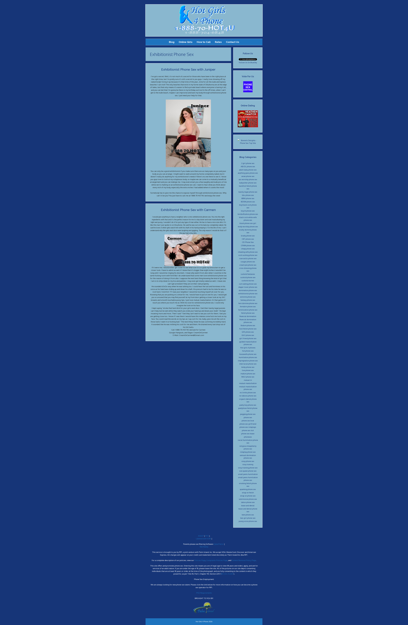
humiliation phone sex (248, 357)
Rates (218, 42)
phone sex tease (247, 433)
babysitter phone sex (247, 183)
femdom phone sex (248, 306)
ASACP (201, 536)
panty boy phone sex (247, 405)
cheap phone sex (248, 249)
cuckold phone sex (247, 277)
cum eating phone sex (248, 284)
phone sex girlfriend (248, 424)
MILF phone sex (247, 377)
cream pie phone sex (247, 265)
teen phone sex (248, 515)
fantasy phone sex (248, 300)
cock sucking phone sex (247, 255)
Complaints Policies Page (216, 560)
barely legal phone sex (248, 192)
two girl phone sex (247, 518)
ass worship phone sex (248, 179)
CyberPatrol (219, 544)
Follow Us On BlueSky (248, 62)
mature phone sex (248, 373)
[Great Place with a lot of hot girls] (248, 91)
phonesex (248, 437)
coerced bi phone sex (247, 258)
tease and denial (247, 505)
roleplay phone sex (248, 452)
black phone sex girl (247, 223)
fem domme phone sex (247, 303)
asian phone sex (247, 176)
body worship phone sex (248, 226)
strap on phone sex (248, 496)
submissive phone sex (248, 499)
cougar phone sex (248, 262)
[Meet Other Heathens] (248, 126)
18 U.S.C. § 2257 (227, 574)
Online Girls (185, 42)
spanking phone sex (248, 489)
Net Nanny (204, 547)
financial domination (247, 316)
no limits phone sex (248, 392)
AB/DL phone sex (248, 166)
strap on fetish (248, 492)
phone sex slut (248, 430)
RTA (207, 536)
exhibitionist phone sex (247, 293)
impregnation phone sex (248, 360)
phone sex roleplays (248, 427)
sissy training (247, 464)
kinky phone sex (247, 367)
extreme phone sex (248, 297)
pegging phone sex (248, 414)
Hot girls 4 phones (247, 348)
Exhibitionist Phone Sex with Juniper (188, 69)
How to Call (204, 42)
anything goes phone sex (248, 173)
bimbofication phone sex (248, 214)
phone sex (248, 417)
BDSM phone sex (248, 202)
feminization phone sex (247, 310)
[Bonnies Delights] (248, 143)
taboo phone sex (248, 502)
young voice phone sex (248, 521)
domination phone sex (248, 290)
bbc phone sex (248, 195)
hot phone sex (248, 351)
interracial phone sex (247, 364)
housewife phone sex (247, 354)
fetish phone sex (248, 313)
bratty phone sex (248, 236)
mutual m (248, 380)
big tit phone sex (248, 211)
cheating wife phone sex (248, 252)
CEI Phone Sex (248, 242)
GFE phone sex (248, 332)
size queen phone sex (247, 471)
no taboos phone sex (247, 396)
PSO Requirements (204, 593)
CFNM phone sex (248, 245)
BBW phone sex (247, 198)
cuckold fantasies (248, 274)
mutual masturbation (248, 383)
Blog (171, 42)
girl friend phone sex (247, 338)
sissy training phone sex (248, 468)
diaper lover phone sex (247, 287)
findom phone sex (248, 325)
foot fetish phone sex (247, 329)
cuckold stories (248, 280)
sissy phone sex (248, 461)
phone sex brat (248, 420)
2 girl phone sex (247, 163)
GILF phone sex (248, 335)
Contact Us (232, 42)
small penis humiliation (248, 474)
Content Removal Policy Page (244, 560)
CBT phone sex (248, 239)
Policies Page (199, 560)
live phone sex (248, 370)
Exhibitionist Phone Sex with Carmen (188, 210)
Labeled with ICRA (203, 538)
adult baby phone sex (248, 170)
